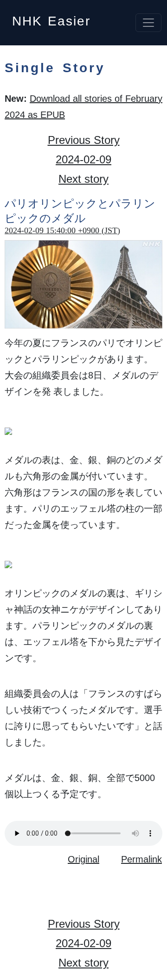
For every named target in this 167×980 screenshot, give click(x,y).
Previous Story (84, 140)
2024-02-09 (83, 159)
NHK (51, 18)
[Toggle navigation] (148, 22)
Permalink (141, 859)
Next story (83, 179)
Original (83, 859)
